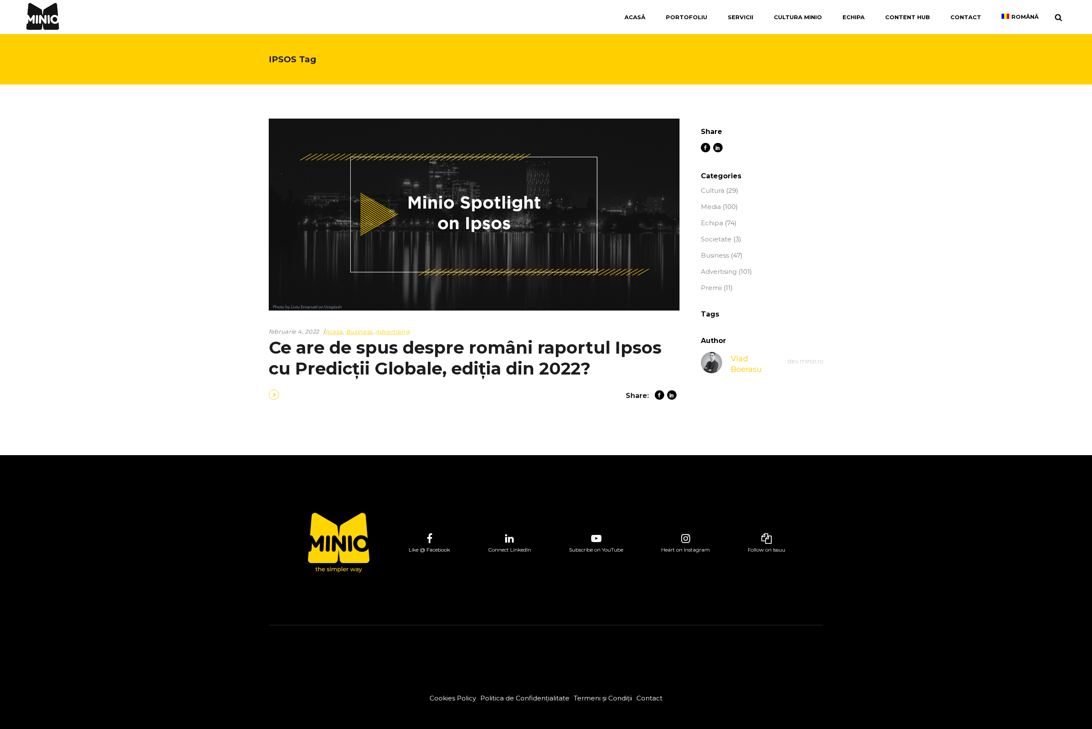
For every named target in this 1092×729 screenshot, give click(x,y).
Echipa (712, 223)
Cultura (712, 190)
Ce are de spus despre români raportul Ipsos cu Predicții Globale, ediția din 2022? (465, 358)
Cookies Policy (453, 698)
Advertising (392, 331)
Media (711, 207)
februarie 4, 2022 (294, 331)
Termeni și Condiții (603, 698)
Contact (649, 698)
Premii (711, 288)
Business (359, 331)
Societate (716, 239)
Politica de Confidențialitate (524, 698)
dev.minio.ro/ (806, 361)
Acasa (334, 331)
